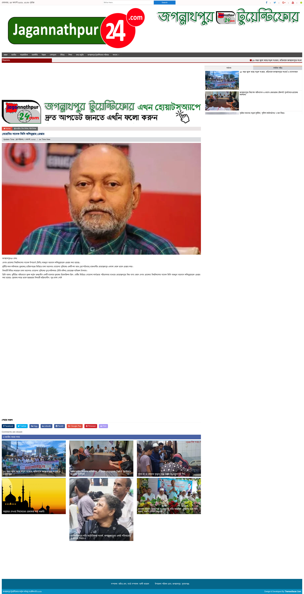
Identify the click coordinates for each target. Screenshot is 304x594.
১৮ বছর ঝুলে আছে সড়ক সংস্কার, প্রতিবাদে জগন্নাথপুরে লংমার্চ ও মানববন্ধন (264, 60)
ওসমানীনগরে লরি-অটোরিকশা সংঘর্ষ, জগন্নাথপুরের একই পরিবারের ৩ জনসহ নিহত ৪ (101, 537)
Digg (35, 426)
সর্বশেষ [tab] (228, 68)
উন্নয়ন (44, 55)
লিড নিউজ (24, 129)
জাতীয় (13, 55)
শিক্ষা (70, 55)
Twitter (23, 426)
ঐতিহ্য (62, 55)
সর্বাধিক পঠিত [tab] (277, 68)
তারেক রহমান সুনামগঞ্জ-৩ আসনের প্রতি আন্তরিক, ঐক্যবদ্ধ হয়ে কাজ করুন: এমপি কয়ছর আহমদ (168, 510)
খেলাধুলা (53, 55)
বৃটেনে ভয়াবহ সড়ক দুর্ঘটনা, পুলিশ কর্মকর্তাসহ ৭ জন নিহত (262, 113)
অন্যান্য (115, 55)
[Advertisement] (73, 82)
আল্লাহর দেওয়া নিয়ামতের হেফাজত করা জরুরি (23, 511)
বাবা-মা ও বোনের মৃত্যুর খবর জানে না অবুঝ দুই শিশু (161, 474)
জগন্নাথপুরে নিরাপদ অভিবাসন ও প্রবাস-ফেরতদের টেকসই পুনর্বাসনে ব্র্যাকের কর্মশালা (101, 473)
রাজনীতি (35, 55)
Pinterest (92, 426)
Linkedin (47, 426)
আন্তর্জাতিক (24, 55)
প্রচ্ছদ (5, 55)
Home (8, 129)
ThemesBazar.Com (293, 591)
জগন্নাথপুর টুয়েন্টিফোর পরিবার (98, 55)
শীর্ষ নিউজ (32, 129)
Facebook (8, 426)
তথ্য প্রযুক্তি (80, 55)
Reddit (60, 426)
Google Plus (76, 426)
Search (164, 2)
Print (104, 426)
